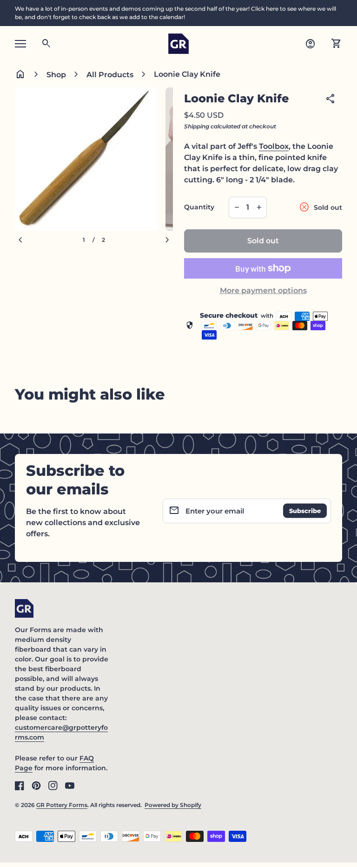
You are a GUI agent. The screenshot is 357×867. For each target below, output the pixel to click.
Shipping (196, 126)
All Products (109, 74)
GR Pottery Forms (61, 804)
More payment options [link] (263, 290)
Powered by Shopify (173, 804)
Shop (56, 74)
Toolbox (274, 146)
